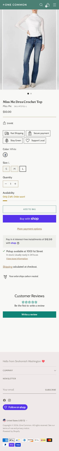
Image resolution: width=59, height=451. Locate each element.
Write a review (29, 314)
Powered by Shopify (11, 431)
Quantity (7, 177)
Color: (9, 149)
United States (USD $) (16, 420)
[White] (5, 154)
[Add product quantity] (15, 184)
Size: (6, 162)
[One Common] (14, 5)
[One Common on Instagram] (10, 401)
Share (10, 123)
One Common (25, 425)
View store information (17, 258)
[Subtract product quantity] (6, 184)
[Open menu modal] (54, 5)
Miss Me (7, 106)
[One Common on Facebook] (5, 401)
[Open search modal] (41, 5)
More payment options (29, 228)
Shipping (7, 266)
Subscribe (50, 390)
